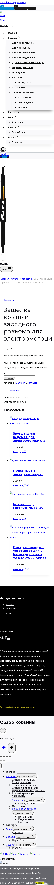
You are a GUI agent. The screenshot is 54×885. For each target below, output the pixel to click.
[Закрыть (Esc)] (10, 756)
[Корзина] (3, 149)
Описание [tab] (15, 389)
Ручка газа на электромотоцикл (28, 472)
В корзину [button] (18, 451)
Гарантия (17, 141)
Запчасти (9, 299)
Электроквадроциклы (24, 57)
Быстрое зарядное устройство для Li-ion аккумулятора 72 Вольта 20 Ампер (29, 552)
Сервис (10, 844)
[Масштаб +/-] (1, 756)
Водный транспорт (22, 67)
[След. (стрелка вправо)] (4, 760)
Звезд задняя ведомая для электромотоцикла (29, 437)
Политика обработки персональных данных (17, 707)
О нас (8, 613)
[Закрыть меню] (1, 765)
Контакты (13, 112)
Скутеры (22, 107)
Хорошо (39, 883)
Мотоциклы (24, 97)
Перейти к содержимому (13, 2)
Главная (12, 32)
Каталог (10, 604)
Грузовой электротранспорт (28, 62)
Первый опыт (19, 131)
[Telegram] (4, 156)
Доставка (17, 122)
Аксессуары (18, 72)
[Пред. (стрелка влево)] (1, 760)
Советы (10, 837)
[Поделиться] (7, 756)
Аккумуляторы (26, 82)
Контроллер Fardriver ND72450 (28, 505)
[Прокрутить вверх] (4, 748)
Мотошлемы (19, 87)
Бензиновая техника (24, 809)
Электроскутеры (21, 47)
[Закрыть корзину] (3, 730)
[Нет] (46, 883)
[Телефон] (1, 156)
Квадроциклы (25, 102)
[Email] (8, 156)
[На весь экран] (4, 756)
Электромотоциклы (23, 42)
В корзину (9, 378)
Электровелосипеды (23, 52)
